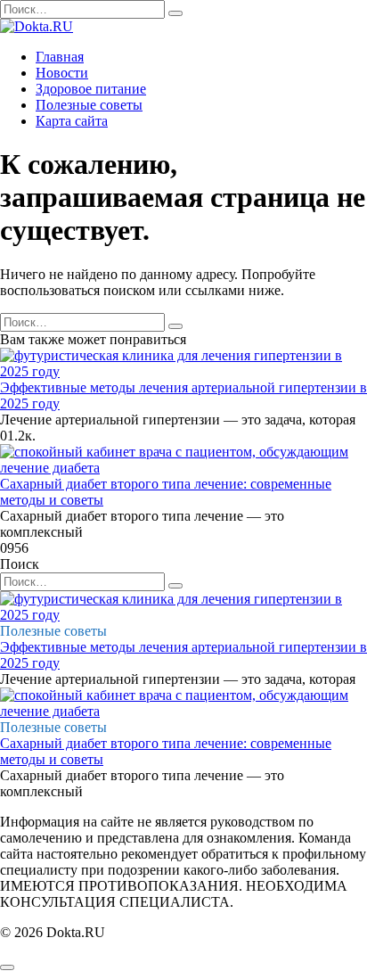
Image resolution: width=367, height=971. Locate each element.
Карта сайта (72, 120)
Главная (60, 56)
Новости (62, 72)
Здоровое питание (91, 88)
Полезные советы (89, 104)
